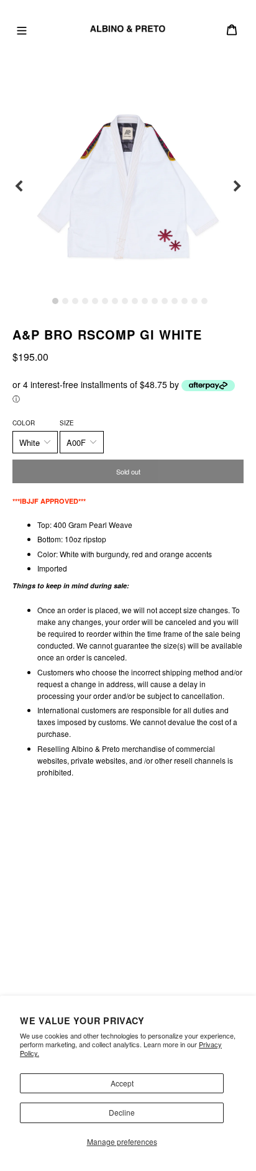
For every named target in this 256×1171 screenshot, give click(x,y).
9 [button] (135, 301)
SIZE (67, 423)
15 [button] (194, 301)
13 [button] (174, 301)
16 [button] (204, 301)
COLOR (23, 423)
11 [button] (155, 301)
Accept (122, 1083)
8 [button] (125, 301)
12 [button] (165, 301)
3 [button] (75, 301)
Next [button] (237, 186)
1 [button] (55, 301)
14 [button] (184, 301)
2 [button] (65, 301)
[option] (128, 186)
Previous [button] (18, 186)
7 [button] (115, 301)
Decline (122, 1112)
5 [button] (95, 301)
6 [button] (105, 301)
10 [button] (145, 301)
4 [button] (85, 301)
